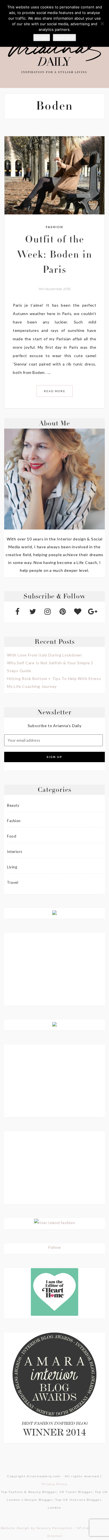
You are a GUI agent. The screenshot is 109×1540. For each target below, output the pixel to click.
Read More (54, 391)
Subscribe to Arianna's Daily (55, 725)
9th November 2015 (54, 289)
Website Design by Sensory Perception (36, 1528)
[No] (102, 23)
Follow (54, 1247)
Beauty (13, 805)
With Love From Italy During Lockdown (44, 655)
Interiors (14, 851)
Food (11, 836)
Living (12, 867)
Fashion (54, 227)
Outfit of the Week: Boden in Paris (54, 256)
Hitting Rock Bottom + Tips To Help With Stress (54, 678)
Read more (64, 37)
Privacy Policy (54, 1484)
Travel (12, 882)
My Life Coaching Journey (32, 686)
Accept (41, 37)
